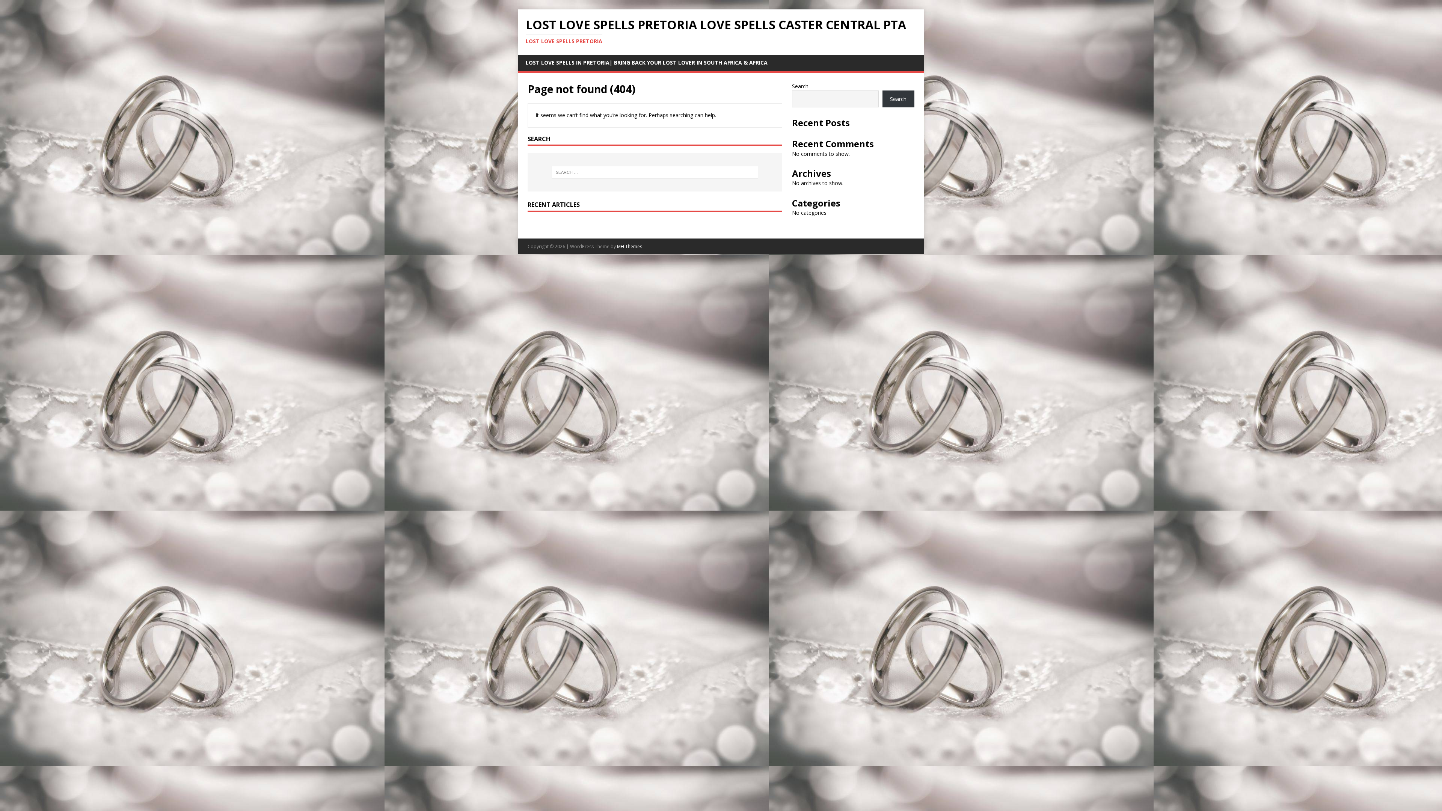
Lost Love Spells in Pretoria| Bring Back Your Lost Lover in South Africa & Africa (647, 62)
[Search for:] (654, 172)
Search (800, 86)
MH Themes (629, 246)
